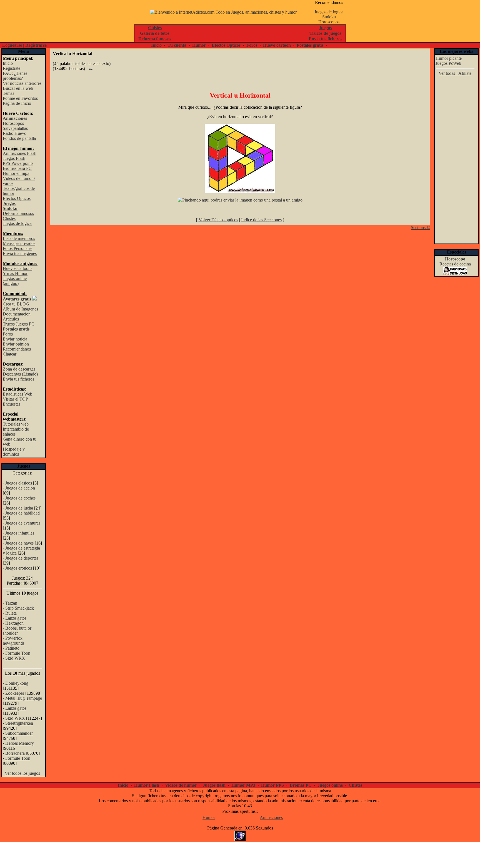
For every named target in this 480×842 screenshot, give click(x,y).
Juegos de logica (328, 11)
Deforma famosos (18, 213)
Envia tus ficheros (18, 379)
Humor (199, 45)
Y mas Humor (15, 273)
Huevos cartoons (17, 268)
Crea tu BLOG (16, 304)
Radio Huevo (14, 133)
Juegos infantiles (19, 533)
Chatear (9, 354)
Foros (251, 45)
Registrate (11, 68)
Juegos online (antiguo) (15, 281)
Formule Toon (17, 653)
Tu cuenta (177, 45)
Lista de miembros (19, 238)
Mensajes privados (19, 243)
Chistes (9, 218)
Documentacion (17, 314)
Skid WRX (15, 658)
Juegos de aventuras (22, 523)
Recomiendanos (17, 349)
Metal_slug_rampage (23, 698)
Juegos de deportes (21, 558)
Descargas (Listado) (20, 374)
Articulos (11, 319)
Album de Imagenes (20, 309)
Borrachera (15, 753)
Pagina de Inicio (17, 103)
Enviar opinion (16, 344)
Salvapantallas (15, 128)
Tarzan (11, 603)
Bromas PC (301, 785)
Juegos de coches (20, 498)
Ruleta (11, 613)
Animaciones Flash (19, 153)
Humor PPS (272, 785)
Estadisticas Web (17, 394)
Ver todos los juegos (22, 773)
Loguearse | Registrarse (24, 45)
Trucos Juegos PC (18, 324)
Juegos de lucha (19, 508)
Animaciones (271, 817)
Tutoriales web (16, 424)
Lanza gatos (15, 618)
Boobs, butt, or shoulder (17, 630)
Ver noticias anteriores (22, 83)
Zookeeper (14, 693)
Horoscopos (328, 21)
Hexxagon (14, 623)
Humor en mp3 (16, 173)
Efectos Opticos (226, 45)
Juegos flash (214, 785)
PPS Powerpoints (18, 163)
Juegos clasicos (18, 483)
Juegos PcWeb (448, 63)
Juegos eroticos (18, 568)
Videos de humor (181, 785)
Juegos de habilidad (22, 513)
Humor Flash (146, 785)
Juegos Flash (14, 158)
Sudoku (329, 16)
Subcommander (19, 733)
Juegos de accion (20, 488)
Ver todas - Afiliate (455, 73)
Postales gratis (310, 45)
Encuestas (11, 404)
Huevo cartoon (277, 45)
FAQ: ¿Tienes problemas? (15, 76)
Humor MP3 (243, 785)
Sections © (420, 227)
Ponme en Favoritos (20, 98)
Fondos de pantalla (19, 138)
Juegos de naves (19, 543)
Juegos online (330, 785)
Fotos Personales (17, 248)
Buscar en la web (18, 88)
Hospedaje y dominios (14, 451)
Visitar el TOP (15, 399)
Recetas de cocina (455, 264)
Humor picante (449, 58)
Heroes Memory (19, 743)
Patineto (12, 648)
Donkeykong (16, 683)
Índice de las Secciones (261, 219)
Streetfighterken (19, 723)
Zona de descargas (19, 369)
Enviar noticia (15, 339)
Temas (8, 93)
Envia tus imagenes (20, 253)
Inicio (156, 45)
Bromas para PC (17, 168)
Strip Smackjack (19, 608)
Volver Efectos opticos (218, 219)
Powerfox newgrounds (13, 640)
